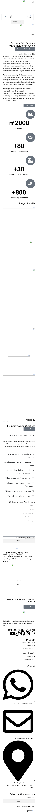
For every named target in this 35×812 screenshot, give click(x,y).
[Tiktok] (17, 633)
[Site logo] (29, 4)
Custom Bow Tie (27, 649)
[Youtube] (12, 633)
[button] (5, 422)
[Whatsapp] (32, 633)
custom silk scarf (27, 642)
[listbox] (7, 17)
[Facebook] (22, 633)
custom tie (30, 645)
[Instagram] (27, 633)
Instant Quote (17, 21)
